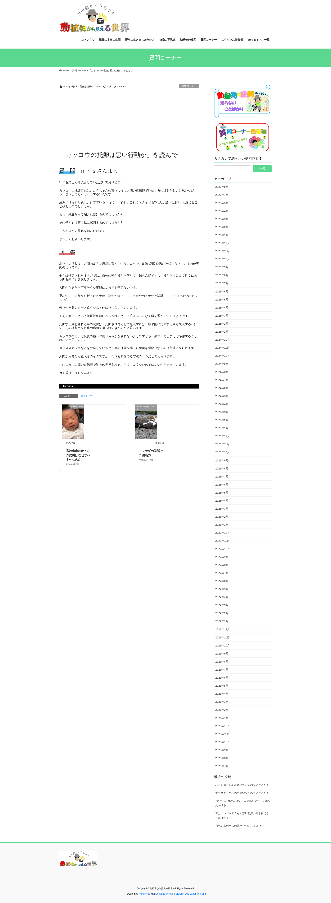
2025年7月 (221, 283)
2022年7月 (221, 573)
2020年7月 (221, 766)
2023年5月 (221, 492)
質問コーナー (189, 85)
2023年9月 (221, 460)
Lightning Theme (164, 893)
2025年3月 (221, 315)
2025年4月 (221, 307)
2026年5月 (221, 203)
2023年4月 (221, 500)
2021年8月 (221, 661)
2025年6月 (221, 291)
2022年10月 (222, 549)
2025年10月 (222, 259)
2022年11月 (222, 540)
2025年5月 (221, 299)
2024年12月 (222, 339)
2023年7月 (221, 476)
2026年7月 (221, 194)
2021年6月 (221, 677)
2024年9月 (221, 363)
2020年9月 (221, 750)
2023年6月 (221, 484)
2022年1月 (221, 621)
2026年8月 (221, 186)
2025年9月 (221, 267)
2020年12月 (222, 726)
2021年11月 (222, 637)
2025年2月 (221, 323)
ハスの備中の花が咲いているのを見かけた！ (242, 784)
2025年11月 (222, 251)
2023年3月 (221, 508)
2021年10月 (222, 645)
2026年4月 (221, 211)
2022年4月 (221, 597)
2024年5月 (221, 396)
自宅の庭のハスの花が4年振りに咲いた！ (240, 825)
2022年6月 (221, 581)
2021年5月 (221, 685)
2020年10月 (222, 742)
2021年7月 (221, 669)
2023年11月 (222, 444)
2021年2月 (221, 709)
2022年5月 (221, 589)
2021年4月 (221, 693)
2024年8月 (221, 372)
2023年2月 (221, 516)
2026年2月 (221, 227)
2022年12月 (222, 532)
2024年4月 (221, 404)
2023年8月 (221, 468)
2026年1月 (221, 235)
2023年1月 (221, 524)
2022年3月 (221, 605)
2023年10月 (222, 452)
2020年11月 (222, 734)
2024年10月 (222, 355)
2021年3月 (221, 701)
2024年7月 (221, 380)
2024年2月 (221, 420)
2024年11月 (222, 347)
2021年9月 (221, 653)
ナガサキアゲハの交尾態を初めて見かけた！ (242, 792)
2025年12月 (222, 243)
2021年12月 (222, 629)
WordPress (144, 893)
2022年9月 (221, 557)
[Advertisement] (129, 122)
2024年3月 (221, 412)
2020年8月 (221, 758)
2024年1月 (221, 428)
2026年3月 (221, 219)
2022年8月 (221, 565)
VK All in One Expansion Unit (191, 893)
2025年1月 (221, 331)
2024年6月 (221, 388)
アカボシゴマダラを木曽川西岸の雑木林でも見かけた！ (242, 815)
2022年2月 (221, 613)
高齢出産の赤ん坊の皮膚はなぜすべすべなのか (78, 455)
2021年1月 (221, 717)
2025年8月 (221, 275)
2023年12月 (222, 436)
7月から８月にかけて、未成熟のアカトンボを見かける (242, 803)
